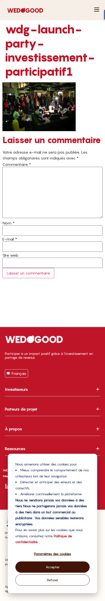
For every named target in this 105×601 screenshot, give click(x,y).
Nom (8, 223)
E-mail (9, 239)
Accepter (53, 567)
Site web (10, 255)
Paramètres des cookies (52, 554)
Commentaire (16, 164)
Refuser (52, 580)
